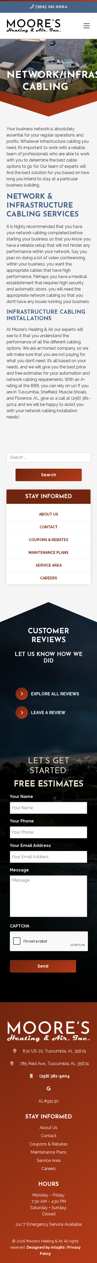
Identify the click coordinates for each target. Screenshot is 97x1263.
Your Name (23, 796)
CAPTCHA (19, 926)
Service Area (49, 565)
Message (21, 870)
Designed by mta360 (46, 1247)
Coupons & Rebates (48, 540)
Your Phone (22, 821)
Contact (49, 527)
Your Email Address (32, 845)
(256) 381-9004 (50, 7)
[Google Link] (49, 1088)
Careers (48, 578)
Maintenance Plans (48, 552)
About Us (48, 514)
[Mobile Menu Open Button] (87, 26)
